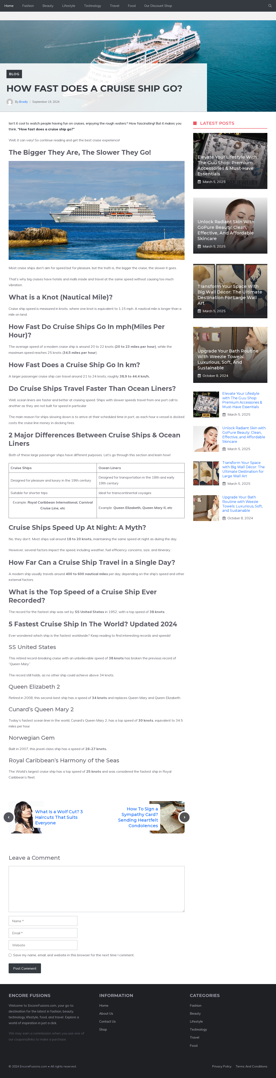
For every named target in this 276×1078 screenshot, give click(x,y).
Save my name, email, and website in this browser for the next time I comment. (73, 955)
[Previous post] (8, 817)
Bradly (23, 101)
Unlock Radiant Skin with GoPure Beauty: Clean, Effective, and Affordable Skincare (244, 434)
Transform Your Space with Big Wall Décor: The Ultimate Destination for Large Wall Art (243, 469)
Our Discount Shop (158, 6)
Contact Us (107, 1021)
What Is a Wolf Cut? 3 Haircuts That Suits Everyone (59, 817)
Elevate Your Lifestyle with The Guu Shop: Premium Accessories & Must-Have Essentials (242, 400)
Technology (92, 6)
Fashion (28, 6)
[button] (270, 6)
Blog (14, 74)
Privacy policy (221, 1066)
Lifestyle (68, 6)
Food (132, 6)
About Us (106, 1013)
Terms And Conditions (251, 1066)
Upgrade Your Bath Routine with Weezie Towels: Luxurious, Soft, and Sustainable (242, 504)
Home (9, 6)
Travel (114, 6)
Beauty (47, 6)
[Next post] (184, 817)
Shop (103, 1029)
